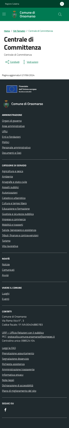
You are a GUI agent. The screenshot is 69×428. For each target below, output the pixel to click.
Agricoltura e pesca (12, 171)
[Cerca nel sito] (60, 14)
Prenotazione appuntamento (18, 353)
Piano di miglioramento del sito (19, 391)
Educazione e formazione (16, 209)
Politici (5, 142)
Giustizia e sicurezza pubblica (18, 214)
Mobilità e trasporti (12, 225)
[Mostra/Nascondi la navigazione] (4, 14)
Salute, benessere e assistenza (19, 230)
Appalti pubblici (10, 187)
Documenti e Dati (11, 153)
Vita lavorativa (10, 246)
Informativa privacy (12, 375)
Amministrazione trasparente (18, 369)
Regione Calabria (12, 3)
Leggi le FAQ (9, 348)
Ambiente (7, 176)
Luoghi (5, 293)
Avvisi (5, 275)
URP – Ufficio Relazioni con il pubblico (23, 333)
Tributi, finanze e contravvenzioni (20, 235)
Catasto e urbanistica (13, 198)
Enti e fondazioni (11, 137)
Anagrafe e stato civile (14, 182)
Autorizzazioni (9, 193)
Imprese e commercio (14, 219)
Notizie (6, 264)
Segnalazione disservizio (15, 359)
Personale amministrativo (16, 147)
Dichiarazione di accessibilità (17, 385)
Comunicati (8, 270)
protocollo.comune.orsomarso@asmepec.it (31, 337)
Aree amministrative (13, 126)
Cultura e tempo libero (14, 203)
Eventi (5, 299)
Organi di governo (12, 121)
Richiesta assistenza (13, 364)
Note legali (8, 380)
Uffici (5, 131)
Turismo (6, 241)
